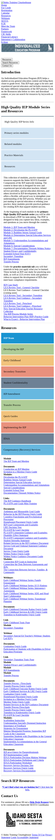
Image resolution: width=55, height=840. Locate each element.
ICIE (3, 23)
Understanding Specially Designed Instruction (25, 723)
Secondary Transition (13, 256)
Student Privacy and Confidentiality (20, 251)
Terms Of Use (38, 835)
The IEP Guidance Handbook (17, 501)
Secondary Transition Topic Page (19, 659)
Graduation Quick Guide (15, 646)
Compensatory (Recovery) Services (22, 449)
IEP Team (9, 338)
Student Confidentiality (16, 382)
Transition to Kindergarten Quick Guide (22, 614)
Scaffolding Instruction (14, 720)
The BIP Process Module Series (18, 314)
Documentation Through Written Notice (22, 493)
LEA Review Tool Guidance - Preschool (22, 306)
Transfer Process (11, 261)
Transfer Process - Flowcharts (17, 683)
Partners (5, 29)
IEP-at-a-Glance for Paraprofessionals (21, 752)
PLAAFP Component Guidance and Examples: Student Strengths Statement (26, 539)
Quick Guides (11, 416)
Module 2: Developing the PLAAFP (20, 230)
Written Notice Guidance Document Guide (23, 556)
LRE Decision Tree (13, 527)
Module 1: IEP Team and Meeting (19, 227)
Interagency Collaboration (13, 39)
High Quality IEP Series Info (19, 121)
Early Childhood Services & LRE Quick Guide (25, 612)
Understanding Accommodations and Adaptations (26, 485)
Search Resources (10, 63)
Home (4, 5)
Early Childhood (12, 360)
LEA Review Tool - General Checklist (21, 287)
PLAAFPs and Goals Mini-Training (20, 503)
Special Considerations (14, 487)
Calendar (5, 13)
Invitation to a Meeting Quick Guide (20, 472)
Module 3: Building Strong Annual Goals (23, 232)
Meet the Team (8, 26)
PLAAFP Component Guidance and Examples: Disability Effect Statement (26, 534)
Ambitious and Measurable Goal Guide (22, 511)
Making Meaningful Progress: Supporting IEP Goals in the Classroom (25, 732)
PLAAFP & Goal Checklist (16, 530)
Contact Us (7, 66)
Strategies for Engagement (16, 728)
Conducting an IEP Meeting (16, 469)
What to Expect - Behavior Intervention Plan (24, 319)
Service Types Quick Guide (16, 551)
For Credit (6, 7)
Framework (6, 31)
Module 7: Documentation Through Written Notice (27, 248)
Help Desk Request (39, 802)
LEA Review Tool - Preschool (18, 303)
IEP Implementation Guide (16, 755)
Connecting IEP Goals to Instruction (20, 561)
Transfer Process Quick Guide (17, 686)
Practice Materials (13, 155)
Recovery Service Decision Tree (18, 765)
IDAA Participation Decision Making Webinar (25, 757)
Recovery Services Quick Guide (18, 768)
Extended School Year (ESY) (17, 253)
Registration (6, 10)
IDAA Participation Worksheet (18, 763)
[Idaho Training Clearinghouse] (16, 2)
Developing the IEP (14, 349)
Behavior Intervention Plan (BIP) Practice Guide (26, 316)
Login (13, 837)
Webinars (5, 18)
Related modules (13, 144)
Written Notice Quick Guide (17, 554)
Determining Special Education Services (22, 482)
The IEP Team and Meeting (16, 461)
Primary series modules (16, 133)
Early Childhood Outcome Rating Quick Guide (25, 609)
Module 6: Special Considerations (19, 246)
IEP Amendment (12, 394)
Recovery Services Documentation (20, 770)
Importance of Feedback (15, 725)
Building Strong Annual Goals (18, 479)
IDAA (7, 438)
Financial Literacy (9, 37)
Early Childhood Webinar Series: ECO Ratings (25, 585)
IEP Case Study (11, 285)
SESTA (4, 21)
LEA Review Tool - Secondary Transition (23, 295)
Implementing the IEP (15, 427)
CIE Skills (6, 34)
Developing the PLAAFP (15, 477)
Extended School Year (14, 490)
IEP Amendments (12, 259)
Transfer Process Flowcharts (17, 707)
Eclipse (4, 42)
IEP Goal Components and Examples (21, 524)
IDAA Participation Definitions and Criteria (24, 760)
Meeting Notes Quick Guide (17, 702)
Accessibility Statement (27, 837)
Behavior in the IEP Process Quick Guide (23, 514)
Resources (6, 15)
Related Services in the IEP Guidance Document (26, 543)
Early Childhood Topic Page (17, 622)
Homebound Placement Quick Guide (21, 522)
